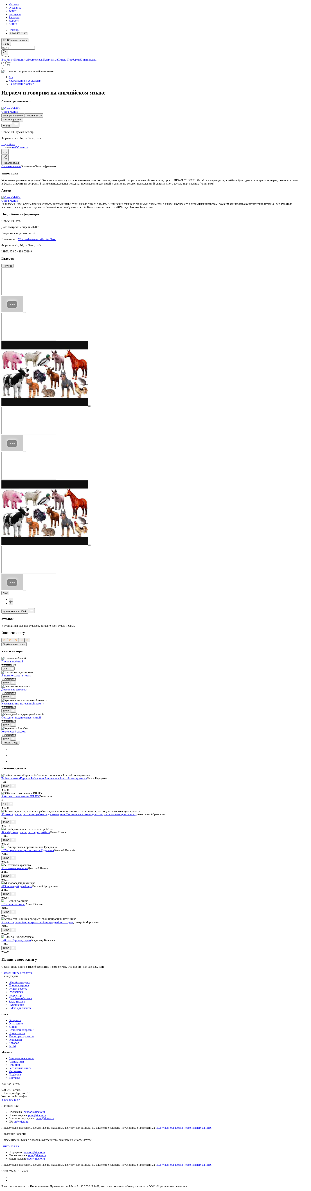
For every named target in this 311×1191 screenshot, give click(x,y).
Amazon (36, 239)
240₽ (6, 930)
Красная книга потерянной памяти (22, 703)
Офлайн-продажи (19, 982)
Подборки (73, 59)
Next (5, 593)
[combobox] (155, 48)
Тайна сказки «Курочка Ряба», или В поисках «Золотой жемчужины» (44, 778)
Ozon (53, 239)
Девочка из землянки (14, 689)
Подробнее (8, 144)
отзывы (16, 166)
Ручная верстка (18, 988)
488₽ (6, 876)
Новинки (14, 1064)
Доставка (14, 1077)
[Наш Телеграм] (10, 1180)
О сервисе (15, 7)
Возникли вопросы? (21, 1029)
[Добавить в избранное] (5, 152)
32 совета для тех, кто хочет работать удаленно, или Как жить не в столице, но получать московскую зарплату (69, 814)
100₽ (6, 682)
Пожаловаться (11, 163)
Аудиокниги (16, 1061)
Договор (14, 1042)
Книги (13, 1026)
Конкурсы (15, 14)
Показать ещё (10, 742)
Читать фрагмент (12, 119)
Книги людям (88, 59)
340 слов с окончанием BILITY (20, 796)
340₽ (6, 912)
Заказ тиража (17, 1001)
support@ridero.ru (34, 1111)
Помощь (14, 29)
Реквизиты (15, 1039)
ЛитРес (45, 239)
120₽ (6, 786)
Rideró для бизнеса (20, 1008)
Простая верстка (19, 985)
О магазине (16, 1023)
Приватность (17, 1033)
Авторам (14, 17)
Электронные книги (21, 1058)
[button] (155, 52)
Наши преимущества (21, 1036)
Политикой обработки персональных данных (183, 1127)
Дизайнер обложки (20, 998)
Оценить (22, 147)
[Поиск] (4, 52)
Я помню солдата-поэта (16, 675)
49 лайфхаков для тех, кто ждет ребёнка (25, 832)
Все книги (7, 59)
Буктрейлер (16, 991)
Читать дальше (10, 1146)
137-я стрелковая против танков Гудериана (27, 850)
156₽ (6, 822)
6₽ (4, 804)
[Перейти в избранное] (3, 64)
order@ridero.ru (45, 1118)
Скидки (62, 59)
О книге (6, 166)
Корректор (15, 995)
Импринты (21, 59)
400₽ (6, 894)
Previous (7, 265)
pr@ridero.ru (21, 1121)
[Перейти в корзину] (8, 64)
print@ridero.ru (37, 1115)
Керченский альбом (13, 731)
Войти (6, 44)
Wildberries (24, 239)
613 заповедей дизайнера (16, 886)
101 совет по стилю (13, 904)
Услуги (13, 10)
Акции (13, 23)
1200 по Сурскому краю (16, 940)
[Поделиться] (5, 158)
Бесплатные (50, 59)
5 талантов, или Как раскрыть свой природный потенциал (37, 922)
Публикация (16, 1004)
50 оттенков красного (14, 868)
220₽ (6, 858)
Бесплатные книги (20, 1068)
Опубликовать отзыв (14, 644)
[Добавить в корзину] (15, 124)
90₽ (5, 668)
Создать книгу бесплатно (17, 972)
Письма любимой (12, 661)
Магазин (14, 4)
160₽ (6, 696)
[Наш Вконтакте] (10, 1176)
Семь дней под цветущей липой (21, 717)
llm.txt (12, 1046)
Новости (14, 20)
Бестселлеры (35, 59)
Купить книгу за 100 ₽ (15, 611)
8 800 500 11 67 (10, 1099)
